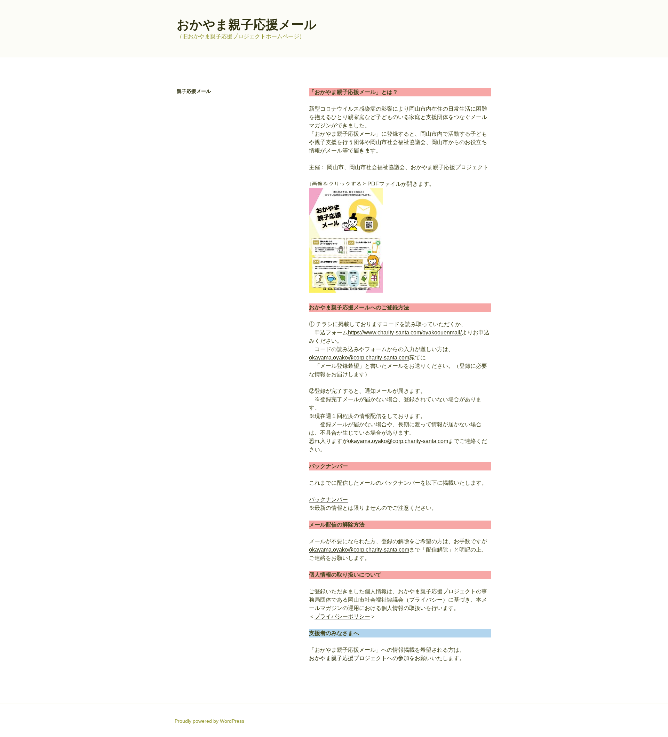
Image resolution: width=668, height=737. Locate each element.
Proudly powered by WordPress (209, 721)
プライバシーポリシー (342, 616)
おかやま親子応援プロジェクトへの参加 (359, 658)
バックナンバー (328, 499)
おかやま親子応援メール (247, 24)
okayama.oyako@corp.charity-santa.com (359, 357)
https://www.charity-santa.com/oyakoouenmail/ (405, 332)
